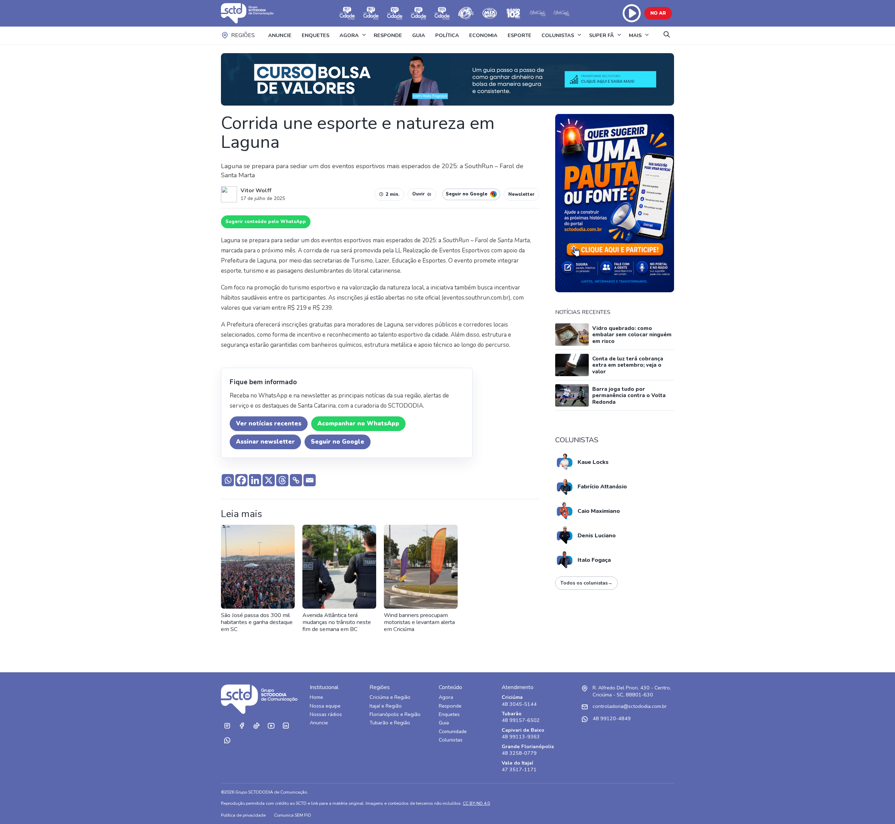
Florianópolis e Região (395, 714)
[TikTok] (256, 726)
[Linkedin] (255, 480)
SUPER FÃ (601, 35)
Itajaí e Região (386, 706)
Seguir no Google (337, 442)
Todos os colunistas (586, 583)
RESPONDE (388, 35)
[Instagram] (227, 726)
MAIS (635, 35)
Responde (450, 706)
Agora (446, 697)
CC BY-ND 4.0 (476, 803)
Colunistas (451, 740)
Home (316, 697)
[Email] (309, 480)
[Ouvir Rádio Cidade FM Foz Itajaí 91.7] (347, 13)
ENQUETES (315, 35)
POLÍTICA (447, 35)
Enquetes (449, 714)
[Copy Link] (296, 480)
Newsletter (521, 194)
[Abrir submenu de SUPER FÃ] (619, 35)
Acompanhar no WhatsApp (358, 424)
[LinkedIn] (286, 726)
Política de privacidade (243, 815)
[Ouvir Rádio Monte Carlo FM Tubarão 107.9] (537, 13)
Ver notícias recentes (268, 424)
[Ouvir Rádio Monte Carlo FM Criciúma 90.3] (561, 13)
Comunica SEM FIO (292, 815)
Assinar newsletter (265, 442)
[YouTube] (271, 726)
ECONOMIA (483, 35)
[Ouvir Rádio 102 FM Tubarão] (513, 13)
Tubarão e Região (390, 722)
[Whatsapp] (228, 480)
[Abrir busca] (666, 35)
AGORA (349, 35)
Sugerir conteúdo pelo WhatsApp (265, 221)
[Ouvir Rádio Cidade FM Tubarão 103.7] (395, 13)
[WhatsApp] (227, 740)
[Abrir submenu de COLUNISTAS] (579, 35)
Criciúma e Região (390, 697)
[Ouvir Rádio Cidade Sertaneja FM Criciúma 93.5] (442, 13)
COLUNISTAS (558, 35)
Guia (444, 722)
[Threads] (282, 480)
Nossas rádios (326, 714)
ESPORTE (519, 35)
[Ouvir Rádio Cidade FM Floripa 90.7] (371, 13)
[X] (269, 480)
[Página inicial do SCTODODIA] (254, 13)
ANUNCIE (280, 35)
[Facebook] (241, 480)
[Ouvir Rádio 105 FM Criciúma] (466, 13)
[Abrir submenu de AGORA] (364, 35)
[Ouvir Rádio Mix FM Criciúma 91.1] (490, 13)
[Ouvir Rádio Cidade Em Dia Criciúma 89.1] (418, 13)
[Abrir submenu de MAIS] (647, 35)
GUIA (418, 35)
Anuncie (319, 722)
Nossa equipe (325, 706)
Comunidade (453, 731)
